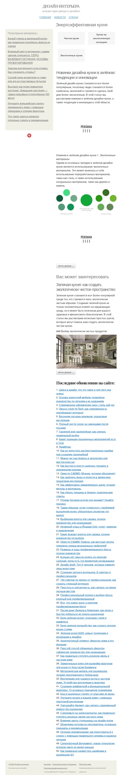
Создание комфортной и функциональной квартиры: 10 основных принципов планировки (84, 688)
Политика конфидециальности (55, 768)
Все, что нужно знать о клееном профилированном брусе (77, 604)
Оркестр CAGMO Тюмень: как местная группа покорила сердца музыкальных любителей (85, 543)
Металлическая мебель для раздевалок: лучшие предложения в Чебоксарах (82, 673)
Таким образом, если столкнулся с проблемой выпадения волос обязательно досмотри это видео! (85, 511)
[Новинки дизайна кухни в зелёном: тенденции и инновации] (86, 201)
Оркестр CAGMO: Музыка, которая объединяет (87, 473)
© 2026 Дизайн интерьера (19, 764)
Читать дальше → (66, 266)
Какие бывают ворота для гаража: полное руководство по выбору (83, 536)
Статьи (73, 16)
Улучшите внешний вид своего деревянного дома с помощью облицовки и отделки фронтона (26, 107)
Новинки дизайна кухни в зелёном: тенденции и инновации (85, 75)
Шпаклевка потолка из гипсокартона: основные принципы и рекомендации (86, 726)
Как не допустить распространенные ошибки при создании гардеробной (84, 452)
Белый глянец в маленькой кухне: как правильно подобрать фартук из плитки (29, 42)
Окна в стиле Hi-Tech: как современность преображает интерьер (81, 410)
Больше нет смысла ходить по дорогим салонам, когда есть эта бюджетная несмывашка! (85, 559)
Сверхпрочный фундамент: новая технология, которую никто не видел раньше (85, 745)
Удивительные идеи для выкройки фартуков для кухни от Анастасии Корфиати (84, 665)
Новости (60, 16)
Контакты (47, 764)
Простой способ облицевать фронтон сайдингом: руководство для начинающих (80, 650)
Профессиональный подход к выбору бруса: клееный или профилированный (84, 597)
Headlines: (65, 447)
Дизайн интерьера (61, 6)
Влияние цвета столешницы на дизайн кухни (86, 720)
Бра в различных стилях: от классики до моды (87, 694)
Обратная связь (85, 764)
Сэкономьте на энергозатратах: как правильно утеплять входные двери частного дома (85, 714)
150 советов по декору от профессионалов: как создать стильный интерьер (86, 581)
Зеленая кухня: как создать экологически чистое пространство (85, 287)
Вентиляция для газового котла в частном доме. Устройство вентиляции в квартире (83, 680)
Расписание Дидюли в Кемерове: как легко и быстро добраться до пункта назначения (84, 612)
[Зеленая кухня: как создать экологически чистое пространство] (86, 352)
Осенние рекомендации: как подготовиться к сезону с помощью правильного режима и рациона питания (86, 735)
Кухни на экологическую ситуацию (101, 38)
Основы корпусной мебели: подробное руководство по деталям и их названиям (80, 399)
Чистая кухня (71, 38)
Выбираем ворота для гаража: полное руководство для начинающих (81, 521)
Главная (45, 16)
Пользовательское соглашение (64, 764)
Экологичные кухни (71, 55)
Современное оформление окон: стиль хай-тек (86, 405)
